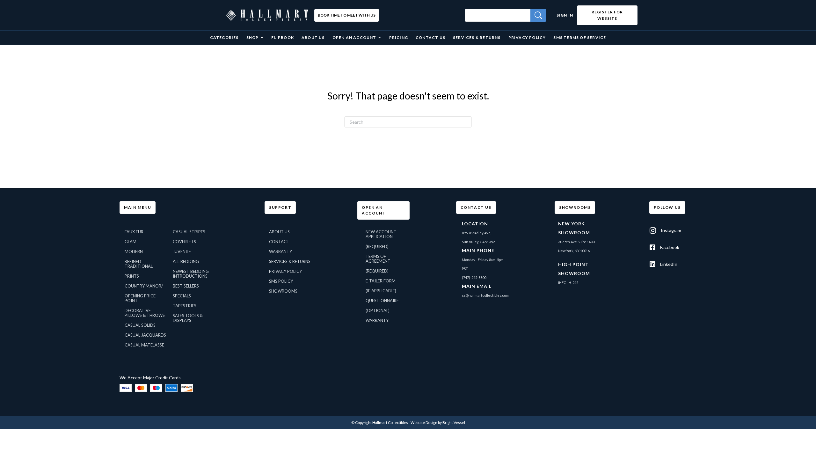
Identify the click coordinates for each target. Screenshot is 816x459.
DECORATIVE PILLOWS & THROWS (145, 313)
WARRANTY (280, 251)
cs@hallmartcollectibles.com (485, 295)
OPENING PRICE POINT (140, 298)
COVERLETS (184, 241)
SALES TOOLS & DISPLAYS (188, 318)
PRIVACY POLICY (285, 271)
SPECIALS (182, 295)
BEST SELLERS (186, 285)
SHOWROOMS (283, 291)
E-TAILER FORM (381, 280)
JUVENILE (182, 251)
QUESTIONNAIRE (382, 300)
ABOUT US (279, 231)
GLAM (130, 241)
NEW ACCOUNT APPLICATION (381, 234)
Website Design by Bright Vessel (438, 422)
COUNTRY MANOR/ (144, 285)
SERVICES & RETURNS (289, 261)
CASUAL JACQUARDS (145, 335)
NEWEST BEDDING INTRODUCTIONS (191, 274)
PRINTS (132, 276)
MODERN (134, 251)
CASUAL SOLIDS (140, 325)
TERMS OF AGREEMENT (378, 259)
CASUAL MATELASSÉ (144, 344)
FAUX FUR (134, 231)
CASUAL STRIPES (189, 231)
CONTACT (279, 241)
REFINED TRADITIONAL (139, 264)
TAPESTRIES (184, 305)
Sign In (565, 15)
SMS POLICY (281, 281)
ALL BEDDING (186, 261)
